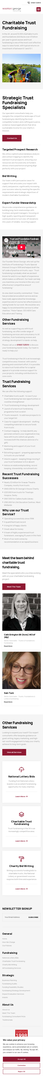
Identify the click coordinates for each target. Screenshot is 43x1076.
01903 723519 (36, 3)
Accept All (21, 1059)
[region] (21, 1056)
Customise (22, 1065)
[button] (38, 9)
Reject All (21, 1071)
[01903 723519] (29, 3)
